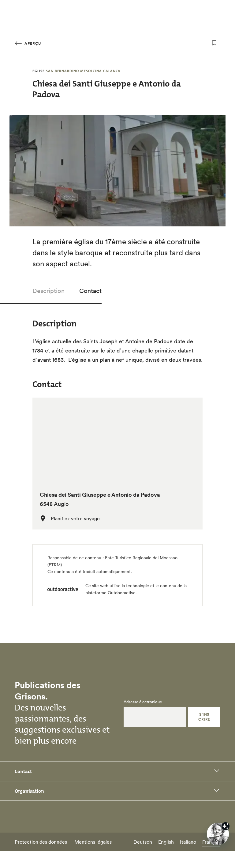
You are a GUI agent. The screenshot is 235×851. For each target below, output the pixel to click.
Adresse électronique (143, 701)
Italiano (188, 842)
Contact (90, 291)
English (166, 842)
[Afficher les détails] (225, 826)
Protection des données (41, 842)
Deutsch (142, 842)
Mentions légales (93, 842)
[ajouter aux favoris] (214, 43)
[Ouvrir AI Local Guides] (218, 834)
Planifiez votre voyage (75, 518)
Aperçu (32, 43)
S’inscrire (204, 717)
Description (48, 291)
